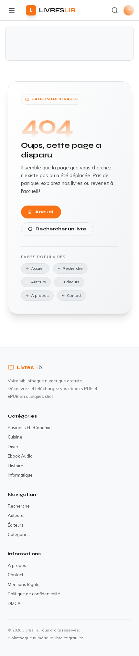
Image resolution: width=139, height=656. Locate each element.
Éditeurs (72, 281)
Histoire (15, 465)
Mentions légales (25, 584)
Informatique (20, 475)
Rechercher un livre (61, 229)
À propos (40, 295)
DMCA (14, 603)
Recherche (73, 268)
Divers (14, 446)
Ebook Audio (20, 456)
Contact (74, 295)
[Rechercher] (115, 10)
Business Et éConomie (30, 427)
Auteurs (38, 281)
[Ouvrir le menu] (11, 10)
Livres (29, 367)
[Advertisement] (69, 43)
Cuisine (15, 436)
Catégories (19, 534)
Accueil (45, 212)
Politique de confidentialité (34, 593)
